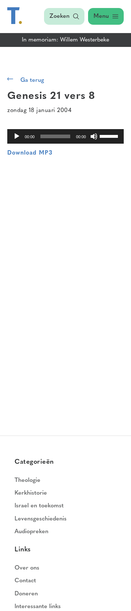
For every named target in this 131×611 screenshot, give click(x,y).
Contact (25, 581)
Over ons (27, 568)
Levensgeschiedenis (41, 519)
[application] (65, 136)
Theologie (27, 480)
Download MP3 (29, 153)
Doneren (26, 594)
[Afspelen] (16, 136)
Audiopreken (31, 532)
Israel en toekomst (39, 506)
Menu (101, 16)
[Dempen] (94, 136)
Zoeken (59, 16)
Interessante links (38, 607)
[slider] (110, 135)
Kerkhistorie (31, 493)
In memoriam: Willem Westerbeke (65, 40)
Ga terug (32, 80)
